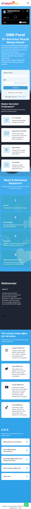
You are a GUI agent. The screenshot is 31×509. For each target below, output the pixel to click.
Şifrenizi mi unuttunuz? (20, 83)
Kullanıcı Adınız (7, 72)
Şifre (4, 80)
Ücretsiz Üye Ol (22, 96)
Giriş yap (15, 87)
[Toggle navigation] (28, 3)
